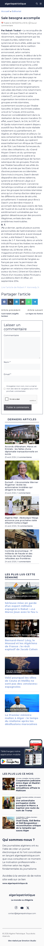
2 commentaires (24, 457)
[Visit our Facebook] (16, 908)
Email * (7, 374)
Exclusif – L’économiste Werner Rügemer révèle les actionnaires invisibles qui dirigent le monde (21, 486)
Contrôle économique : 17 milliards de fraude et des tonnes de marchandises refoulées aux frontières (18, 555)
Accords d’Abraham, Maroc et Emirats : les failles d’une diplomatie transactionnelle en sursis (21, 450)
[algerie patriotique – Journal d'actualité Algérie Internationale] (15, 3)
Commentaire (11, 335)
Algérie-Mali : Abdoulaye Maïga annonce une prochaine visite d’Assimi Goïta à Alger (21, 520)
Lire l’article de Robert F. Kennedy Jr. (20, 287)
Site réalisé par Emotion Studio (22, 941)
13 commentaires (25, 526)
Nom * (7, 362)
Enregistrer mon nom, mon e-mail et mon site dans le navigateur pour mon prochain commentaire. (22, 388)
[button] (37, 3)
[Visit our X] (28, 908)
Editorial (16, 11)
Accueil (5, 11)
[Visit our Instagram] (22, 908)
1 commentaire (23, 493)
